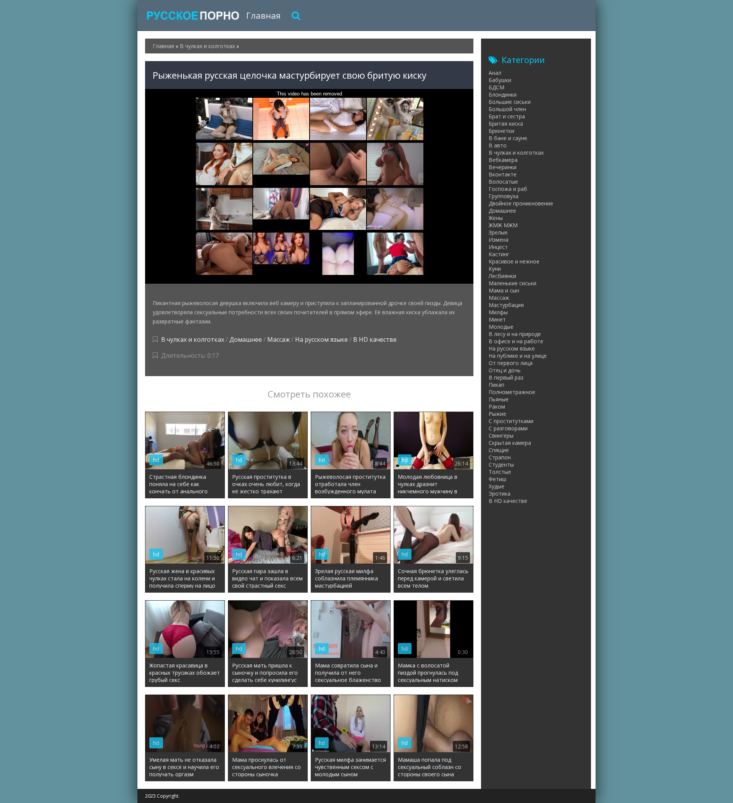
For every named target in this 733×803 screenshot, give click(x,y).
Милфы (498, 312)
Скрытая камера (510, 442)
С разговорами (508, 428)
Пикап (496, 384)
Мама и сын (504, 290)
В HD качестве (375, 339)
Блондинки (503, 94)
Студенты (501, 464)
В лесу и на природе (515, 334)
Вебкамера (503, 159)
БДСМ (496, 87)
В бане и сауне (508, 138)
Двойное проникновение (521, 203)
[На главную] (193, 15)
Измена (499, 239)
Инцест (498, 246)
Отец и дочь (505, 370)
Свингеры (501, 435)
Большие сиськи (510, 101)
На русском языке (321, 339)
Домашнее (245, 339)
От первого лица (511, 363)
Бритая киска (506, 123)
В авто (498, 145)
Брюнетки (501, 130)
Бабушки (500, 80)
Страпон (500, 457)
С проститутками (511, 421)
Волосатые (503, 181)
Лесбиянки (502, 276)
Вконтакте (503, 174)
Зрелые (498, 232)
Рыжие (497, 413)
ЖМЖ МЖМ (503, 225)
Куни (495, 268)
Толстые (500, 471)
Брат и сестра (507, 116)
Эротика (499, 493)
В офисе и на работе (516, 341)
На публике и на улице (518, 355)
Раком (497, 406)
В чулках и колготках (192, 339)
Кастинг (499, 254)
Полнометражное (512, 392)
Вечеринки (503, 167)
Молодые (501, 326)
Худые (496, 486)
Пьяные (499, 399)
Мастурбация (506, 305)
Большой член (507, 109)
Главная (263, 15)
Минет (497, 319)
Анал (495, 72)
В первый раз (506, 377)
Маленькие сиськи (512, 283)
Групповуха (503, 196)
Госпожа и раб (508, 188)
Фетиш (497, 479)
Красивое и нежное (514, 261)
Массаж (278, 339)
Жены (496, 217)
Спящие (499, 450)
